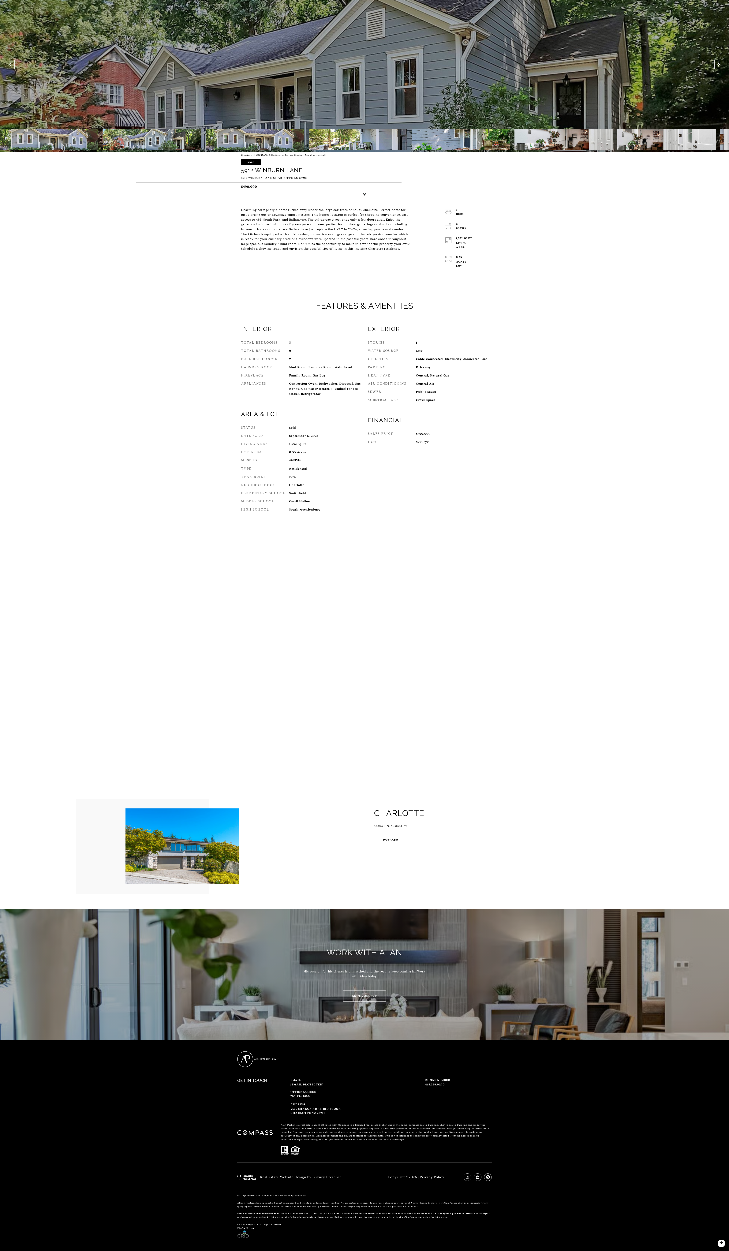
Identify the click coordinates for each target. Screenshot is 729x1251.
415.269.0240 (435, 1084)
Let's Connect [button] (364, 996)
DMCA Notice (246, 1228)
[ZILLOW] (477, 1177)
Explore (390, 840)
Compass (343, 1124)
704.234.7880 (300, 1096)
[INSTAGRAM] (467, 1177)
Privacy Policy (432, 1177)
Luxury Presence (327, 1177)
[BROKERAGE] (488, 1177)
